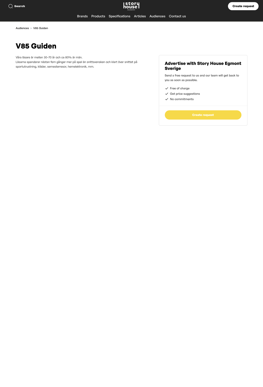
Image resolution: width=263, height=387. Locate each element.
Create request (243, 6)
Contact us (177, 16)
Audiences (157, 16)
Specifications (119, 16)
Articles (140, 16)
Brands (82, 16)
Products (98, 16)
